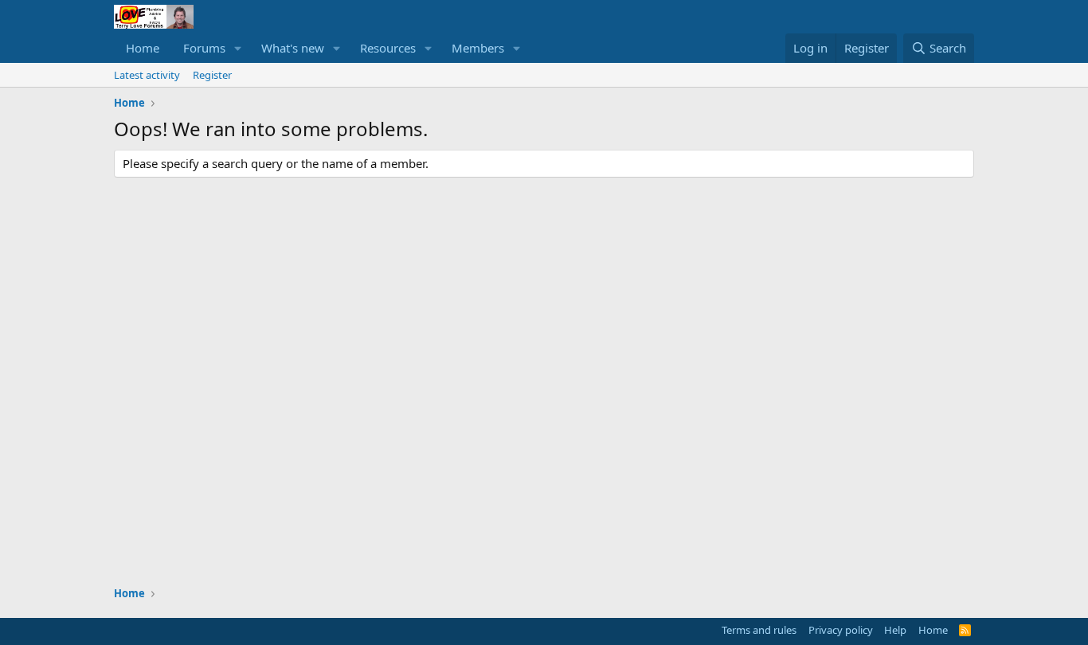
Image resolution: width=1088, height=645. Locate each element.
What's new (292, 48)
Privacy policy (840, 630)
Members (478, 48)
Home (142, 48)
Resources (388, 48)
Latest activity (147, 75)
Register (212, 75)
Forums (204, 48)
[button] (238, 48)
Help (895, 630)
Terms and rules (759, 630)
